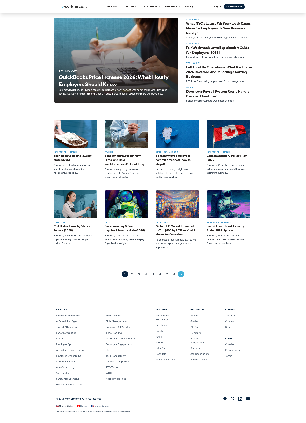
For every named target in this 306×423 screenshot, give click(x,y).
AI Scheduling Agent (67, 321)
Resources (171, 6)
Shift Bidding (63, 373)
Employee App (64, 344)
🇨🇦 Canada (82, 406)
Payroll (59, 338)
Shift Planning (113, 315)
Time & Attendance (67, 327)
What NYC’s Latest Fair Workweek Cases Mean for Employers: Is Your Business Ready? (218, 28)
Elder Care (161, 348)
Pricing (189, 6)
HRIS (108, 350)
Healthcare (162, 325)
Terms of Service (119, 411)
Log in (217, 6)
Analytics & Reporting (118, 361)
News (228, 327)
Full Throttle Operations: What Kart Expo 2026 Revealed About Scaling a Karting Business (219, 72)
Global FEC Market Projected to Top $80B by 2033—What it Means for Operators (175, 230)
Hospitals (161, 353)
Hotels (159, 330)
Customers (150, 6)
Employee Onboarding (68, 355)
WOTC (109, 373)
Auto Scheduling (65, 367)
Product (111, 6)
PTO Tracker (112, 367)
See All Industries (165, 359)
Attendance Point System (70, 350)
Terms (228, 355)
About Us (230, 315)
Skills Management (116, 321)
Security (195, 348)
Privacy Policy (232, 350)
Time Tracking (114, 332)
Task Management (116, 355)
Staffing (160, 342)
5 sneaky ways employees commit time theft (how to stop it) (173, 160)
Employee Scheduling (68, 315)
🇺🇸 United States (64, 406)
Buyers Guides (198, 359)
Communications (66, 361)
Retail (159, 336)
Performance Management (121, 338)
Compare (195, 332)
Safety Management (67, 378)
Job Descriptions (200, 353)
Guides (194, 321)
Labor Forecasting (66, 332)
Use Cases (130, 6)
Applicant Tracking (116, 378)
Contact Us (231, 321)
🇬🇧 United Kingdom (100, 406)
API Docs (195, 327)
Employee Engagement (119, 344)
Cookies (229, 344)
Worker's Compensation (69, 384)
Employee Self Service (118, 327)
